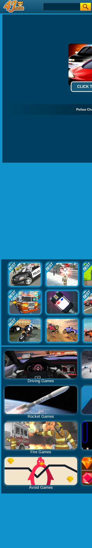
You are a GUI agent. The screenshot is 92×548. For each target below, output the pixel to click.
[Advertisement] (46, 211)
